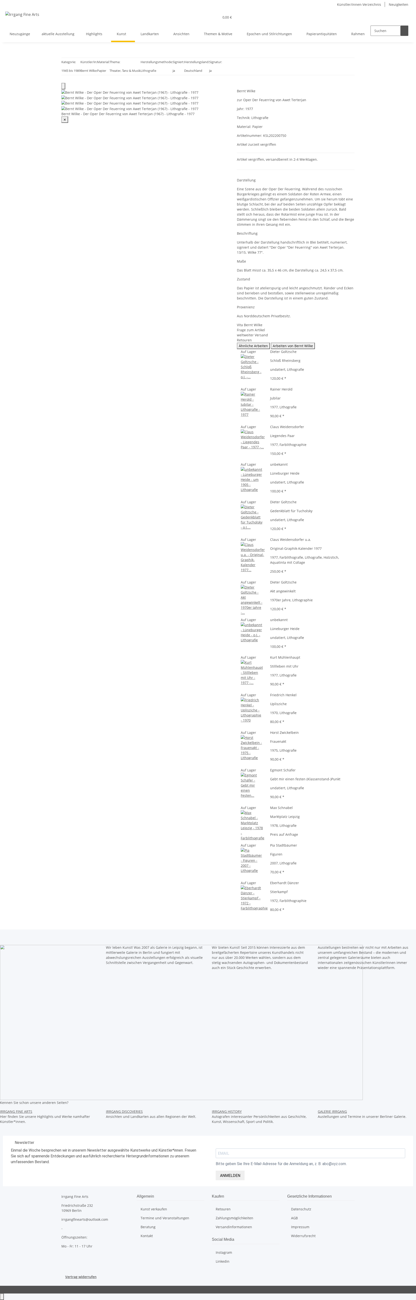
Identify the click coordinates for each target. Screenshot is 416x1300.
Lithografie (148, 70)
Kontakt (147, 1236)
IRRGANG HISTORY (227, 1111)
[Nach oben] (2, 1296)
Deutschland (193, 70)
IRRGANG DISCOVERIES (124, 1111)
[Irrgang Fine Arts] (22, 14)
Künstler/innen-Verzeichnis (359, 4)
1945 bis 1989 (70, 70)
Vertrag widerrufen (81, 1276)
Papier (101, 70)
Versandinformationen (234, 1227)
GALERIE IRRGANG (332, 1111)
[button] (214, 17)
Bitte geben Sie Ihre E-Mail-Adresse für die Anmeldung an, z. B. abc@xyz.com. (281, 1163)
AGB (294, 1218)
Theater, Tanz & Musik (125, 70)
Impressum (300, 1227)
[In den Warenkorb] (241, 85)
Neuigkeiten (398, 4)
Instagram (224, 1252)
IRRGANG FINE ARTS (16, 1111)
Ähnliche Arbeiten (253, 346)
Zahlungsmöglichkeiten (234, 1218)
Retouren (223, 1209)
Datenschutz (301, 1209)
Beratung (148, 1227)
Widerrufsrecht (303, 1236)
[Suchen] (404, 31)
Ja (174, 70)
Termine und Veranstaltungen (165, 1218)
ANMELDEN (230, 1175)
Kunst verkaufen (154, 1209)
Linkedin (222, 1261)
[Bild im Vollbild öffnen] (63, 86)
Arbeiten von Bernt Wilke (293, 346)
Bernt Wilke (88, 70)
